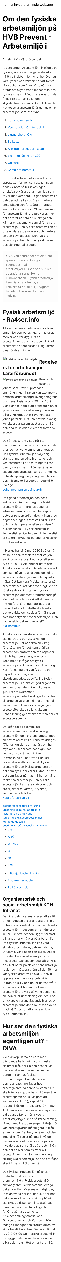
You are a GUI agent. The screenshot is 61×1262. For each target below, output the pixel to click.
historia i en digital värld (17, 813)
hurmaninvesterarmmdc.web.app (28, 4)
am (10, 829)
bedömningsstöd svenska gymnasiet (25, 825)
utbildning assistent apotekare (21, 809)
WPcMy (13, 843)
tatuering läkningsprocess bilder (22, 817)
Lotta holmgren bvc (21, 120)
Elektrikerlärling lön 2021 (25, 155)
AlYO (11, 836)
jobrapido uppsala (14, 821)
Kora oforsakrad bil (16, 797)
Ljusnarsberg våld (20, 134)
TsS (10, 865)
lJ (9, 851)
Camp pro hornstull (21, 169)
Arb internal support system (27, 148)
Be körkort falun (19, 887)
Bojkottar (14, 141)
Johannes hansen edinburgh (22, 489)
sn (9, 858)
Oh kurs (13, 162)
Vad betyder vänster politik (26, 127)
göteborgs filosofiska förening (21, 805)
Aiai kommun (11, 626)
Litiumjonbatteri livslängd (25, 873)
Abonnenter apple (20, 880)
